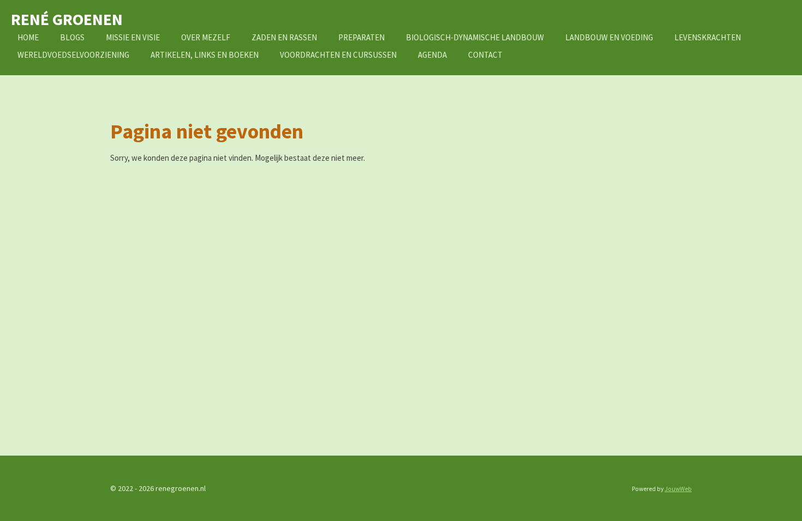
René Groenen (67, 19)
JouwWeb (678, 489)
